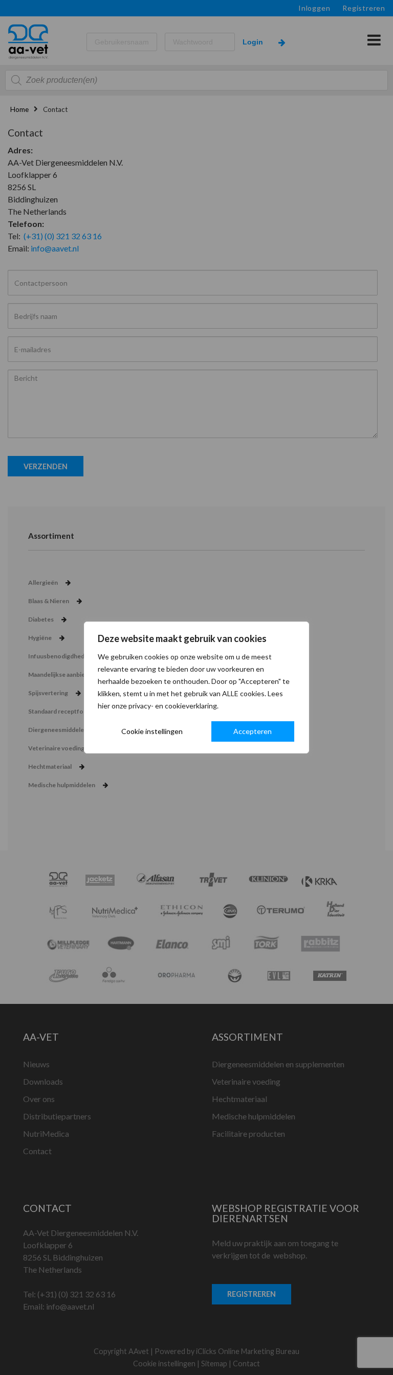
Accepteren (252, 731)
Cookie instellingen (152, 731)
